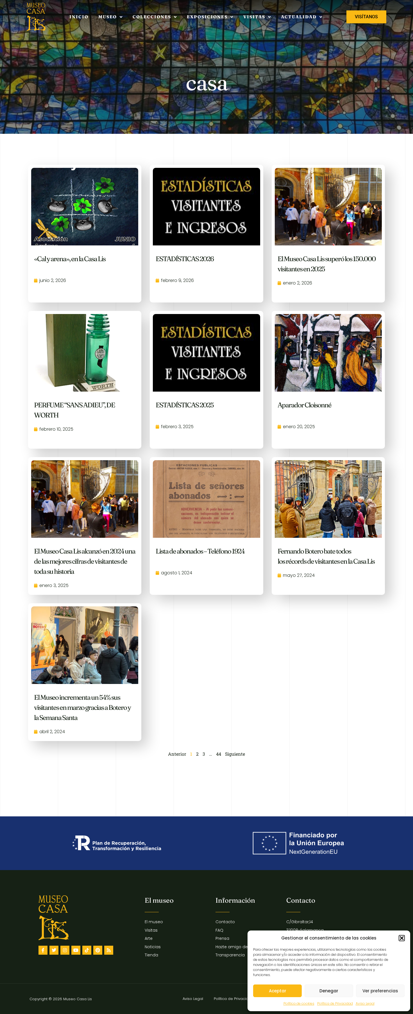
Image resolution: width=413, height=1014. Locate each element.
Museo (107, 16)
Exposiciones (207, 16)
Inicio (78, 16)
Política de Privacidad (335, 1003)
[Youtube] (75, 950)
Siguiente (235, 754)
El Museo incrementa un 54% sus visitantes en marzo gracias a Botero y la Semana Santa (82, 707)
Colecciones (152, 16)
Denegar (328, 991)
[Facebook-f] (42, 950)
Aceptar (277, 991)
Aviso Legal (365, 1003)
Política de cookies (298, 1003)
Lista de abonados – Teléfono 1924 (200, 551)
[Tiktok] (86, 950)
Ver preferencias (380, 991)
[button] (402, 938)
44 (218, 754)
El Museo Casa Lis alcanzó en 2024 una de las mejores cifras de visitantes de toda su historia (84, 561)
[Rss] (108, 950)
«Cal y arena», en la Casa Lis (69, 259)
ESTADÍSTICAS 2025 (185, 405)
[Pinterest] (97, 950)
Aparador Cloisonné (304, 405)
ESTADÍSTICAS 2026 (185, 259)
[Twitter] (53, 950)
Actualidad (299, 16)
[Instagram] (64, 950)
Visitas (254, 16)
